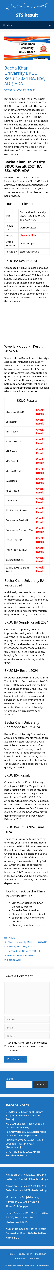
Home (11, 1253)
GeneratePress (42, 1265)
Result (11, 937)
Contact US (20, 1258)
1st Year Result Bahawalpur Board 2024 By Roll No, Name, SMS (26, 1233)
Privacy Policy (25, 1253)
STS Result (27, 15)
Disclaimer (40, 1253)
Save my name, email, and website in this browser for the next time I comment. (27, 1046)
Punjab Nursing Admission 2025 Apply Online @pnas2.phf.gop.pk (22, 1202)
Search (10, 1078)
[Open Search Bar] (50, 25)
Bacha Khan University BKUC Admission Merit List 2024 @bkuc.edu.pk (22, 955)
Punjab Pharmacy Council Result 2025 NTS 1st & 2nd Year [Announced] (24, 1143)
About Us (34, 1258)
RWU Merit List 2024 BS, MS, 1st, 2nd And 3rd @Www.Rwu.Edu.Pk (27, 1217)
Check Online (28, 235)
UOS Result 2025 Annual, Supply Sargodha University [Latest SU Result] (24, 1115)
